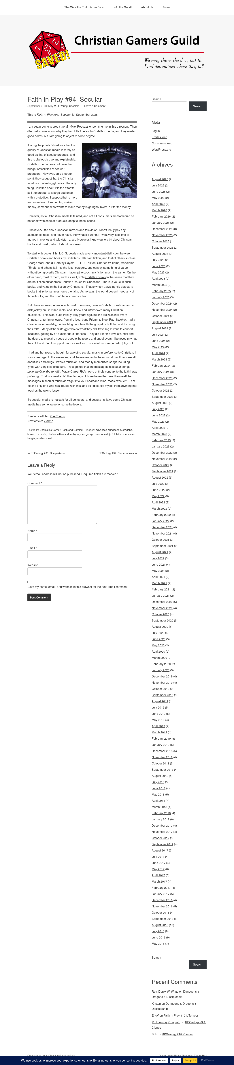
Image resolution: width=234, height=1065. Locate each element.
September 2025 (162, 247)
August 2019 (160, 701)
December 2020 (162, 602)
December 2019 (162, 676)
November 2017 (162, 832)
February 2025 (161, 291)
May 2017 (158, 869)
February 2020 (161, 664)
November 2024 (162, 309)
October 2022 (160, 465)
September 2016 (162, 919)
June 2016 (158, 937)
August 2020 (160, 626)
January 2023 (160, 446)
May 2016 (158, 943)
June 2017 (158, 863)
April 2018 (158, 800)
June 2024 (158, 341)
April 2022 (158, 502)
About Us (147, 7)
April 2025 (158, 278)
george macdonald (97, 434)
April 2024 (158, 353)
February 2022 (161, 515)
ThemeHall (200, 1055)
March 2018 (159, 807)
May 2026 (158, 198)
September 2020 (162, 620)
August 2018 (160, 776)
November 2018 (162, 757)
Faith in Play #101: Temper (181, 1015)
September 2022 (162, 471)
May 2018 (158, 794)
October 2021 (160, 539)
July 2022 (158, 483)
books (30, 434)
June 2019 (158, 713)
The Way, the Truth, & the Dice (83, 7)
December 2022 (162, 452)
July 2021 (158, 558)
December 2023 (162, 378)
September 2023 (162, 396)
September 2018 (162, 769)
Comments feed (162, 143)
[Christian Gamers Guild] (117, 68)
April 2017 (158, 875)
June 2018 (158, 788)
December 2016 (162, 900)
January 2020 (160, 670)
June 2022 (158, 490)
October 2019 (160, 689)
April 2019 (158, 726)
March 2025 (159, 285)
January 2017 (160, 894)
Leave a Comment (94, 106)
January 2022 (160, 521)
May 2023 (158, 421)
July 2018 (158, 782)
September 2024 (162, 322)
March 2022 (159, 508)
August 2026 (160, 179)
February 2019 (161, 738)
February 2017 (161, 887)
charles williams (57, 434)
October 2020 (160, 614)
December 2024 (162, 303)
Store (166, 7)
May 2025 (158, 272)
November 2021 (162, 533)
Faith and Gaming (72, 430)
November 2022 (162, 459)
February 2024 (161, 365)
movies (40, 438)
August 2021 (160, 552)
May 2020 (158, 645)
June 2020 (158, 639)
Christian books (95, 277)
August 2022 (160, 477)
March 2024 (159, 359)
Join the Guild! (122, 7)
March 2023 (159, 434)
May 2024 (158, 347)
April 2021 (158, 577)
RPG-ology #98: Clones (177, 1034)
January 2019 (160, 745)
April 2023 (158, 428)
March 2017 (159, 881)
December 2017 (162, 825)
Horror (48, 421)
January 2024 (160, 372)
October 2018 (160, 763)
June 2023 (158, 415)
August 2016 (160, 925)
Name (32, 531)
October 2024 (160, 316)
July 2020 (158, 633)
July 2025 (158, 260)
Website (32, 565)
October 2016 (160, 912)
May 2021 (158, 571)
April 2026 (158, 204)
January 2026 (160, 222)
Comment (34, 483)
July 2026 (158, 185)
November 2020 (162, 608)
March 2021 (159, 583)
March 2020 (159, 658)
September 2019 (162, 695)
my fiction (98, 272)
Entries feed (159, 137)
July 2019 (158, 707)
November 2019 (162, 682)
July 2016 (158, 931)
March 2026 (159, 210)
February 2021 (161, 589)
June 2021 (158, 564)
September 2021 (162, 546)
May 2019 (158, 720)
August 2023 (160, 403)
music (49, 438)
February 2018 (161, 813)
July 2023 (158, 409)
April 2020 (158, 651)
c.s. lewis (41, 434)
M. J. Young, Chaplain (166, 1022)
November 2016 (162, 906)
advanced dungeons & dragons (114, 430)
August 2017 (160, 850)
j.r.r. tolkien (115, 434)
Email (32, 548)
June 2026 (158, 191)
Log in (156, 131)
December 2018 (162, 751)
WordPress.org (161, 149)
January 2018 (160, 819)
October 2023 (160, 390)
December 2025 (162, 229)
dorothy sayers (75, 434)
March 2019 (159, 732)
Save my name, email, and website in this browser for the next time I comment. (77, 587)
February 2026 (161, 216)
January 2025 (160, 297)
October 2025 (160, 241)
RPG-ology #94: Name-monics (118, 453)
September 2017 (162, 844)
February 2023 (161, 440)
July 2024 (158, 334)
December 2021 (162, 527)
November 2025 (162, 235)
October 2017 (160, 838)
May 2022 (158, 496)
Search (156, 99)
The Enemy (57, 416)
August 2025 (160, 254)
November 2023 (162, 384)
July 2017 (158, 856)
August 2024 (160, 328)
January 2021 (160, 595)
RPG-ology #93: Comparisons (46, 453)
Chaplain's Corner (50, 430)
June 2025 (158, 266)
